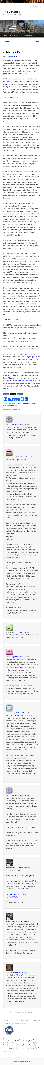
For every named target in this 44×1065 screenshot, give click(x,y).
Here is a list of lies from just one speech (18, 381)
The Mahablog (11, 11)
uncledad (8, 868)
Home (5, 35)
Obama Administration (23, 403)
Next (38, 42)
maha (33, 403)
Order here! (6, 1051)
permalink (14, 405)
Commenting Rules (27, 35)
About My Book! (14, 35)
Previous (6, 42)
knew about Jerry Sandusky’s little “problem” (19, 66)
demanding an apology (29, 357)
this (17, 97)
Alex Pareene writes (10, 320)
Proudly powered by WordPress (22, 1061)
